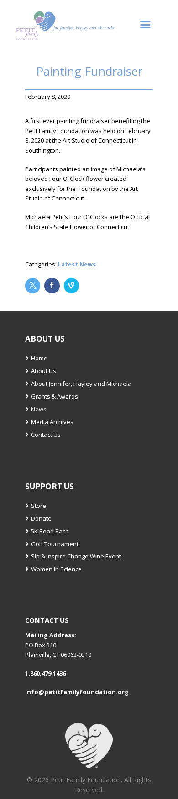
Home (39, 358)
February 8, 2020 (47, 96)
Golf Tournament (55, 544)
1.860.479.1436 (45, 673)
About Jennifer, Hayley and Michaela (81, 383)
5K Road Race (50, 531)
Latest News (77, 264)
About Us (43, 371)
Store (38, 506)
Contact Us (46, 434)
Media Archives (52, 422)
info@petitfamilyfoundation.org (77, 692)
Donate (41, 518)
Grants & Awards (54, 396)
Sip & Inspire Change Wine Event (76, 556)
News (39, 409)
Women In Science (56, 569)
